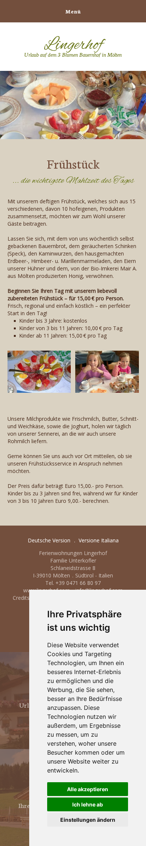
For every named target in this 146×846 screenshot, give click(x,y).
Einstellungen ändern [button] (87, 820)
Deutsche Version (49, 540)
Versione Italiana (99, 540)
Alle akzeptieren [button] (87, 789)
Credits (21, 597)
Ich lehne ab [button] (87, 804)
